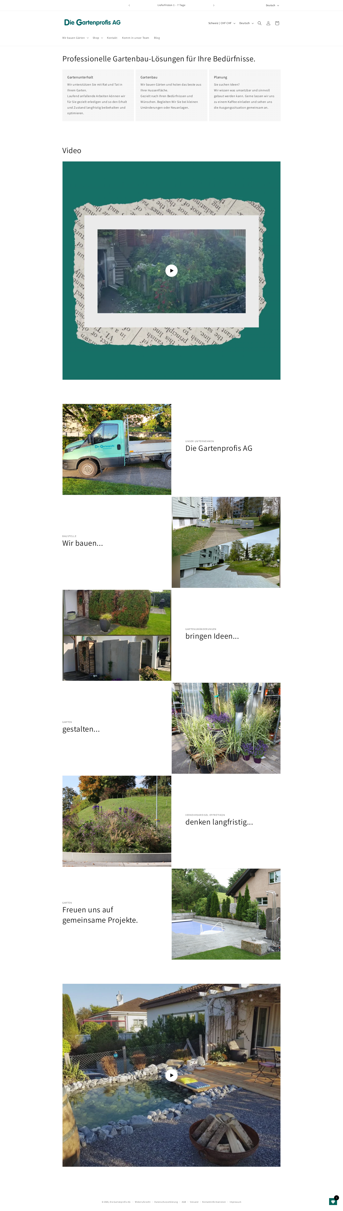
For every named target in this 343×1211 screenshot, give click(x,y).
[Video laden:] (171, 270)
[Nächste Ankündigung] (213, 5)
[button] (75, 38)
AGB (184, 1201)
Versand (194, 1201)
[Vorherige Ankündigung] (129, 5)
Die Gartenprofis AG (120, 1201)
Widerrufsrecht (143, 1201)
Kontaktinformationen (214, 1201)
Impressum (235, 1201)
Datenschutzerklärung (166, 1201)
